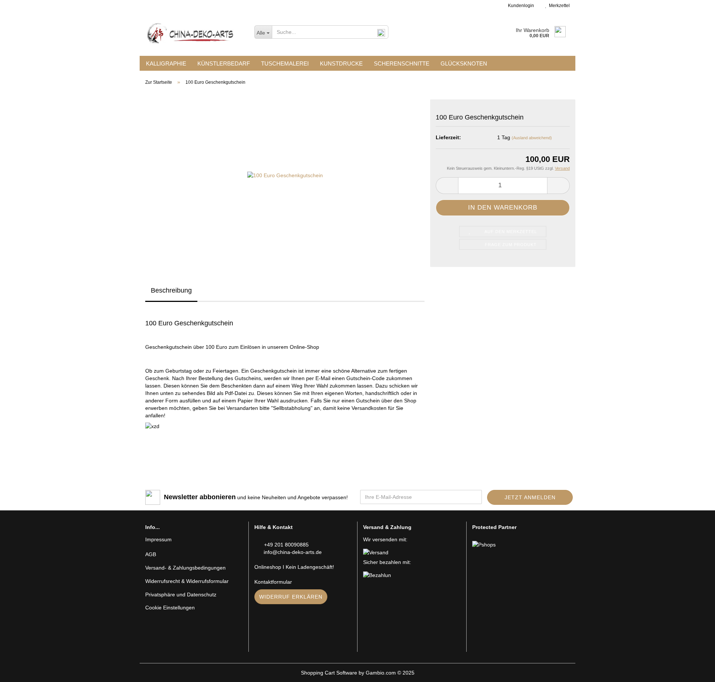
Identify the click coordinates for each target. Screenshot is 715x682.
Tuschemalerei (285, 63)
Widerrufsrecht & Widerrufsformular (187, 581)
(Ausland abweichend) (532, 138)
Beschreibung (171, 290)
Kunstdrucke (341, 63)
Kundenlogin (520, 5)
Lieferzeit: (448, 137)
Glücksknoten (464, 63)
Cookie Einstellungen (170, 608)
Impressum (158, 539)
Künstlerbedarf (223, 63)
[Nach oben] (694, 671)
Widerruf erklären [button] (290, 597)
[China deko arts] (194, 33)
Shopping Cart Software (329, 673)
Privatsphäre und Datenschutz (180, 594)
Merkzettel (558, 5)
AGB (150, 554)
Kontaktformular (273, 582)
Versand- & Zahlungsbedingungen (185, 568)
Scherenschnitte (401, 63)
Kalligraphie (166, 63)
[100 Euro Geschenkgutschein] (285, 175)
